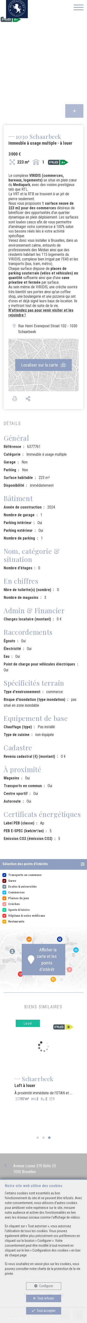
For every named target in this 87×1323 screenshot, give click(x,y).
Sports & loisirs (19, 910)
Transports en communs (25, 875)
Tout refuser (45, 1298)
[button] (43, 864)
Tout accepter (46, 1311)
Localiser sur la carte (40, 365)
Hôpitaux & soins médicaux (26, 915)
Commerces (16, 892)
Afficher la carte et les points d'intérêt (47, 959)
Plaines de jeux (18, 898)
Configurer (46, 1286)
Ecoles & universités (22, 886)
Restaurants (16, 921)
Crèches (14, 904)
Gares (12, 881)
